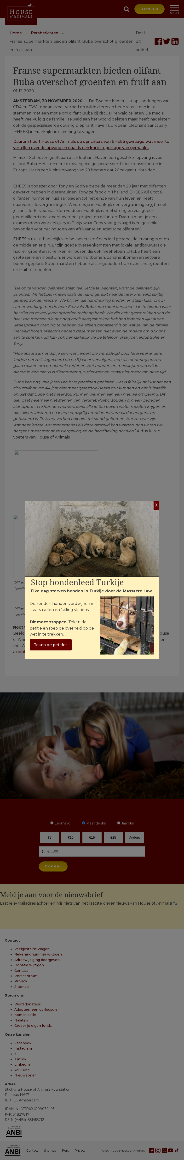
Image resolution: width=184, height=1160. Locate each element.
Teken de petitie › (51, 645)
